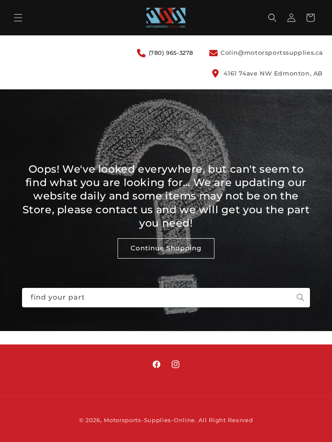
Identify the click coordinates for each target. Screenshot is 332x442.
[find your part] (300, 297)
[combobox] (166, 297)
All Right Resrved (225, 420)
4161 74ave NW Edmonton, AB (272, 73)
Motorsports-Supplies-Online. (150, 420)
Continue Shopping (166, 248)
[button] (18, 17)
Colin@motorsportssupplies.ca (271, 53)
